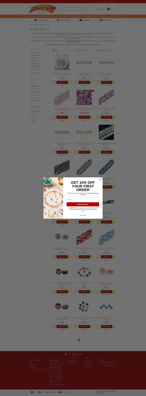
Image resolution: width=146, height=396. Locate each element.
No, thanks (83, 215)
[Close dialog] (100, 179)
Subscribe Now (82, 204)
